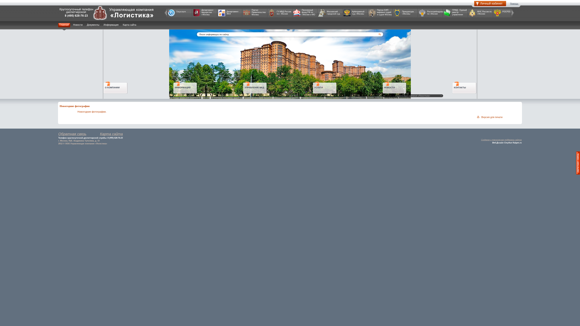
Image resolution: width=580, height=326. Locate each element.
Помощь (514, 3)
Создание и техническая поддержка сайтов (501, 140)
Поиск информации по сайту (214, 34)
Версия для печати (492, 117)
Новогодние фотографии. (91, 111)
